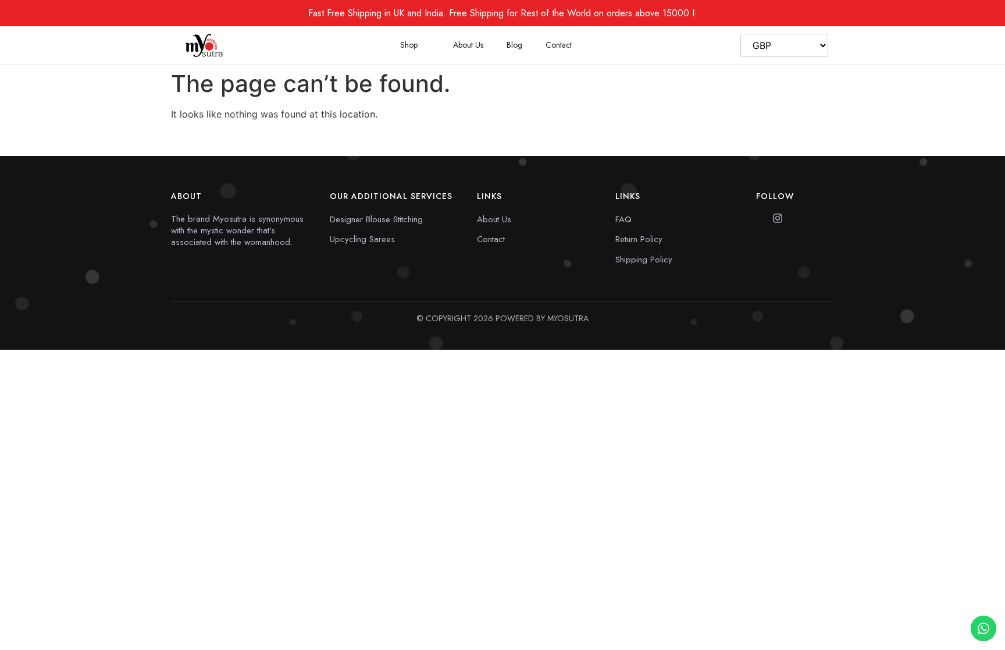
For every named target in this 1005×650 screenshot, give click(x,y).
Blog (514, 45)
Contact (559, 45)
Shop (409, 45)
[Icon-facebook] (761, 218)
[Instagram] (777, 218)
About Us (468, 45)
